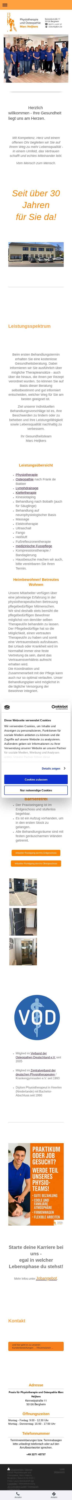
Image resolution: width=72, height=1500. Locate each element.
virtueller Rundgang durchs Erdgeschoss (36, 853)
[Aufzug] (23, 951)
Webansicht (59, 1472)
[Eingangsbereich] (23, 892)
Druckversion (17, 1469)
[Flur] (23, 922)
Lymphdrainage (27, 488)
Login (62, 1469)
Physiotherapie (27, 475)
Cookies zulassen (36, 779)
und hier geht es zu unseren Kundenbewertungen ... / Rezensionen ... (32, 1346)
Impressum (33, 1487)
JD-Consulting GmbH (17, 1487)
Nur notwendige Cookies (36, 790)
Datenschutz (14, 1489)
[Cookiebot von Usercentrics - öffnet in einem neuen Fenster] (52, 707)
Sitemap (28, 1469)
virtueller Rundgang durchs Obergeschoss (36, 863)
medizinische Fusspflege (34, 546)
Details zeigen (51, 768)
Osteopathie (25, 479)
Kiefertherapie (26, 493)
